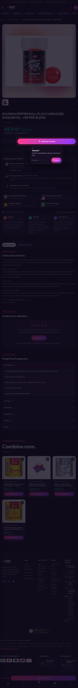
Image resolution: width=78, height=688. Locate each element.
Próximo (56, 160)
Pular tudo (35, 160)
